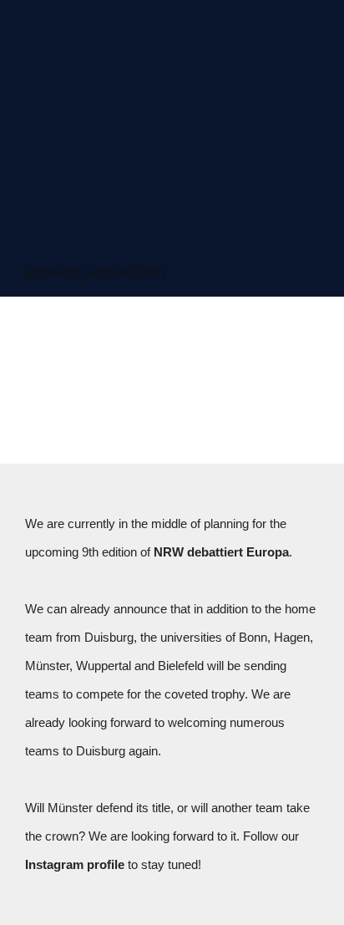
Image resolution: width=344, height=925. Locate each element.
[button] (172, 220)
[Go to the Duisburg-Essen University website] (257, 142)
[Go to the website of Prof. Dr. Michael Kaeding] (257, 66)
